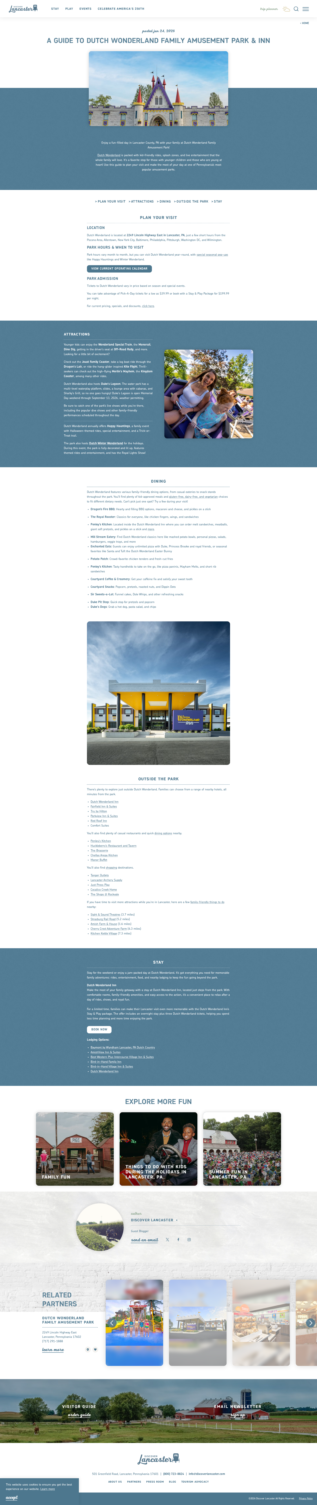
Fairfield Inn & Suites (104, 806)
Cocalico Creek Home (104, 890)
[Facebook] (178, 1239)
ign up (237, 1415)
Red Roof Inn (99, 821)
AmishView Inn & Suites (106, 1052)
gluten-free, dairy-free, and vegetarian (193, 496)
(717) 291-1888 (52, 1341)
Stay (55, 9)
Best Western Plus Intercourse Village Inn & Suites (122, 1057)
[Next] (310, 1323)
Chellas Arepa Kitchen (104, 855)
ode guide (79, 1415)
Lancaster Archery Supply (106, 880)
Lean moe (47, 1489)
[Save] (95, 1349)
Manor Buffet (99, 860)
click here (148, 306)
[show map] (88, 1349)
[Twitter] (167, 1239)
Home (305, 23)
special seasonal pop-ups (212, 254)
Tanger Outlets (100, 875)
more (151, 529)
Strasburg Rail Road (103, 919)
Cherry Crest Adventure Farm (109, 929)
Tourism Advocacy (195, 1481)
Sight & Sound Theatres (105, 914)
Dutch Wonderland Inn (105, 802)
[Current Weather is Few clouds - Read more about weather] (286, 8)
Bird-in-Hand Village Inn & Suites (112, 1066)
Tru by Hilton (99, 811)
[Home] (25, 8)
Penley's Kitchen (101, 841)
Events (85, 9)
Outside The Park (192, 202)
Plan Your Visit (112, 202)
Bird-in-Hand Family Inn (106, 1062)
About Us (115, 1481)
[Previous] (112, 1323)
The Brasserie (99, 850)
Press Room (155, 1481)
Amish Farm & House (104, 924)
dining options (163, 833)
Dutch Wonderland (108, 155)
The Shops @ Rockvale (105, 894)
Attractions (142, 202)
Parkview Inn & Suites (104, 816)
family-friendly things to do (207, 902)
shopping (111, 868)
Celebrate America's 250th (121, 9)
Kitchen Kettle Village (104, 933)
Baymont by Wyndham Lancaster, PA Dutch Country (123, 1047)
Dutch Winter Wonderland (106, 443)
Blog (172, 1481)
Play (69, 9)
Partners (134, 1481)
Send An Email (144, 1240)
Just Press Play (100, 885)
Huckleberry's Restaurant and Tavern (113, 846)
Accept (11, 1497)
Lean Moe (53, 1349)
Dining (165, 202)
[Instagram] (189, 1239)
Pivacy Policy (306, 1498)
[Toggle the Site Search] (296, 8)
